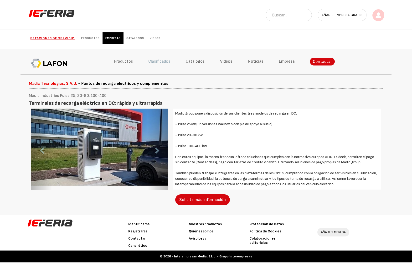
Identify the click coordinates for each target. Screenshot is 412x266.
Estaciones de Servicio (52, 38)
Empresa (287, 61)
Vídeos (155, 38)
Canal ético (137, 245)
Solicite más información (202, 199)
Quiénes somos (201, 231)
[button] (41, 149)
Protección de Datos (266, 224)
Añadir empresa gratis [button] (342, 15)
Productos (90, 38)
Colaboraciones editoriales (262, 240)
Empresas (113, 38)
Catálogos (135, 38)
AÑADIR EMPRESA (333, 232)
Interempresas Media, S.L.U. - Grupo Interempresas (213, 256)
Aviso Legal (198, 238)
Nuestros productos (205, 224)
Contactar (322, 61)
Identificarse (139, 224)
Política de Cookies (265, 231)
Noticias (255, 61)
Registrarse (138, 231)
